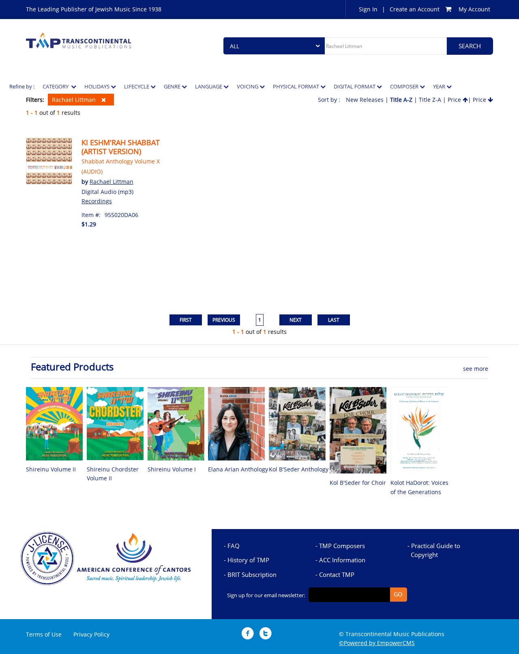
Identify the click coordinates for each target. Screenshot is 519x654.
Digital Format (355, 86)
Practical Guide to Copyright (435, 550)
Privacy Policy (91, 634)
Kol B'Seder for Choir (358, 482)
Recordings (96, 201)
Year (439, 86)
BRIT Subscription (252, 574)
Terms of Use (44, 634)
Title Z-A (430, 99)
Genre (173, 86)
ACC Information (342, 560)
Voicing (248, 86)
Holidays (97, 86)
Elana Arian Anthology (238, 469)
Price (455, 99)
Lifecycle (137, 86)
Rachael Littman (74, 99)
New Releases (365, 99)
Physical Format (296, 86)
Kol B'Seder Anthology (298, 469)
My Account (474, 9)
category (57, 86)
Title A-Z (401, 99)
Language (209, 86)
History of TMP (248, 560)
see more (475, 368)
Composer (405, 86)
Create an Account (415, 9)
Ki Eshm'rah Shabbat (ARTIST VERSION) (120, 147)
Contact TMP (336, 574)
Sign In (368, 9)
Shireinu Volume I (172, 469)
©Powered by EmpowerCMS (377, 643)
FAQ (233, 546)
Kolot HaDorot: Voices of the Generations (419, 487)
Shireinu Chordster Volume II (113, 473)
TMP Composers (342, 546)
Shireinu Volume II (51, 469)
